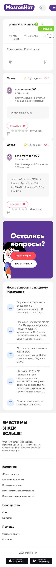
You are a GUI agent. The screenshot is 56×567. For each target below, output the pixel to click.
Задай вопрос (23, 255)
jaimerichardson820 (22, 24)
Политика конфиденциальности (18, 496)
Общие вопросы (10, 474)
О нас (5, 512)
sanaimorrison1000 (27, 155)
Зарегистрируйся (11, 533)
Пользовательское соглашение (18, 490)
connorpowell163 (25, 89)
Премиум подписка (12, 485)
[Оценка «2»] (16, 130)
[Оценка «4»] (22, 130)
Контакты (7, 517)
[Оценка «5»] (26, 130)
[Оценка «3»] (19, 130)
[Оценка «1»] (12, 130)
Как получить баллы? (13, 479)
